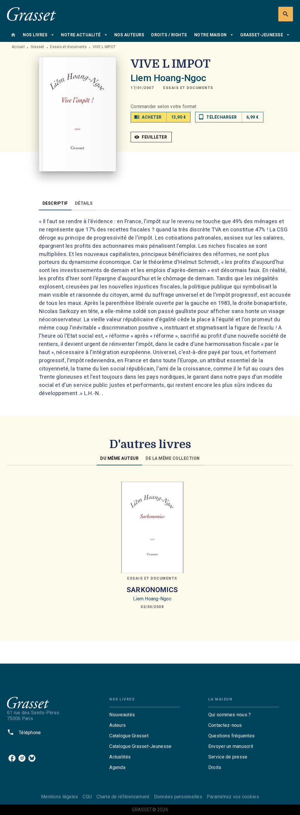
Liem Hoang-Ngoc (168, 77)
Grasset (37, 47)
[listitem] (12, 758)
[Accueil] (31, 14)
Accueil (18, 47)
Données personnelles (178, 796)
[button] (188, 87)
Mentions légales (59, 796)
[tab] (13, 35)
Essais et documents (68, 47)
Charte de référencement (122, 796)
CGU (87, 796)
